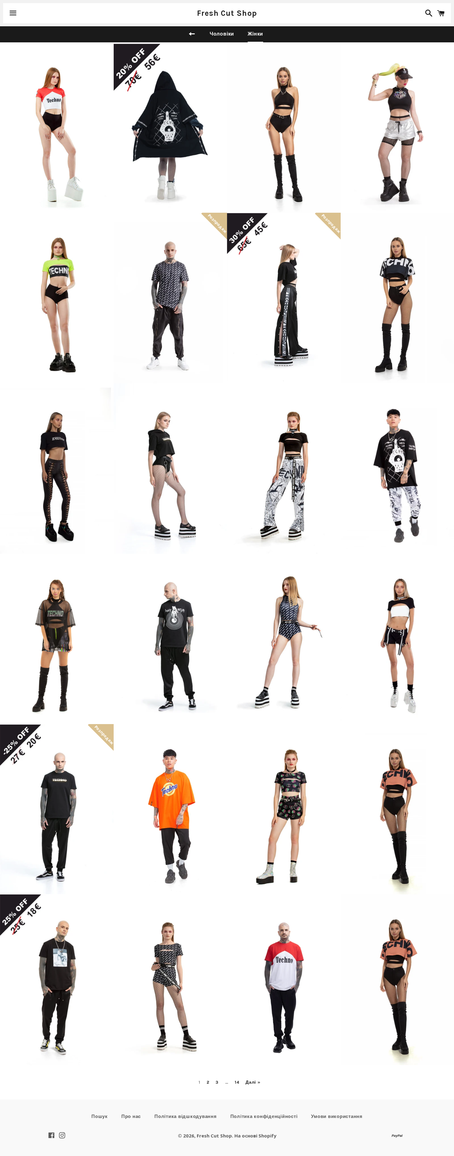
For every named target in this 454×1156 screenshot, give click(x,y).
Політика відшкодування (185, 1116)
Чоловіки (222, 34)
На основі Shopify (255, 1136)
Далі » (253, 1082)
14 (237, 1082)
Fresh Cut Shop (227, 13)
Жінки (255, 34)
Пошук (99, 1116)
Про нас (131, 1116)
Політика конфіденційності (264, 1116)
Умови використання (337, 1116)
